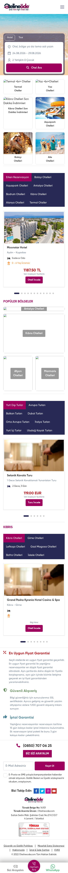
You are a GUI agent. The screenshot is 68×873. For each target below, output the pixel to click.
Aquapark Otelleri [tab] (17, 185)
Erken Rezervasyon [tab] (17, 177)
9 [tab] (43, 293)
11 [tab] (50, 293)
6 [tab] (34, 293)
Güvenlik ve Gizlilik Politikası (18, 846)
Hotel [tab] (10, 37)
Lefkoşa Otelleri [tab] (15, 546)
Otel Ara (36, 67)
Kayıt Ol (49, 766)
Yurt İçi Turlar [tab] (13, 430)
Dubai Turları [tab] (35, 413)
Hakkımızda (18, 850)
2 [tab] (21, 293)
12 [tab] (53, 293)
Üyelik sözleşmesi (53, 778)
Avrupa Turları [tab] (37, 405)
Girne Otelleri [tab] (35, 538)
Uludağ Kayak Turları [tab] (39, 430)
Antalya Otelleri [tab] (42, 185)
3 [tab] (25, 293)
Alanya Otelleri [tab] (15, 202)
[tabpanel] (34, 249)
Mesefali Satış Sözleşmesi (51, 846)
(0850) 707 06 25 (37, 746)
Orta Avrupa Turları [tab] (17, 422)
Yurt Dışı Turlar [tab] (14, 405)
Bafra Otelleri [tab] (14, 555)
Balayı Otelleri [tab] (42, 177)
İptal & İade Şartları (39, 850)
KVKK (57, 850)
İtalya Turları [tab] (42, 422)
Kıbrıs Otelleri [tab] (38, 194)
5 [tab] (31, 293)
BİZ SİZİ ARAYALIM (37, 753)
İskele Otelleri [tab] (36, 555)
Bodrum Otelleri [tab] (15, 194)
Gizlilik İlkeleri (33, 778)
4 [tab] (28, 293)
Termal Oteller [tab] (38, 202)
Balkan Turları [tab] (14, 413)
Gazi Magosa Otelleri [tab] (43, 546)
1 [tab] (16, 293)
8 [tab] (40, 293)
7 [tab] (37, 293)
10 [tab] (47, 293)
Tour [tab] (21, 37)
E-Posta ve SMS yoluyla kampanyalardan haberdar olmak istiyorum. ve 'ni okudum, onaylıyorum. (36, 778)
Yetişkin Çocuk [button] (23, 60)
